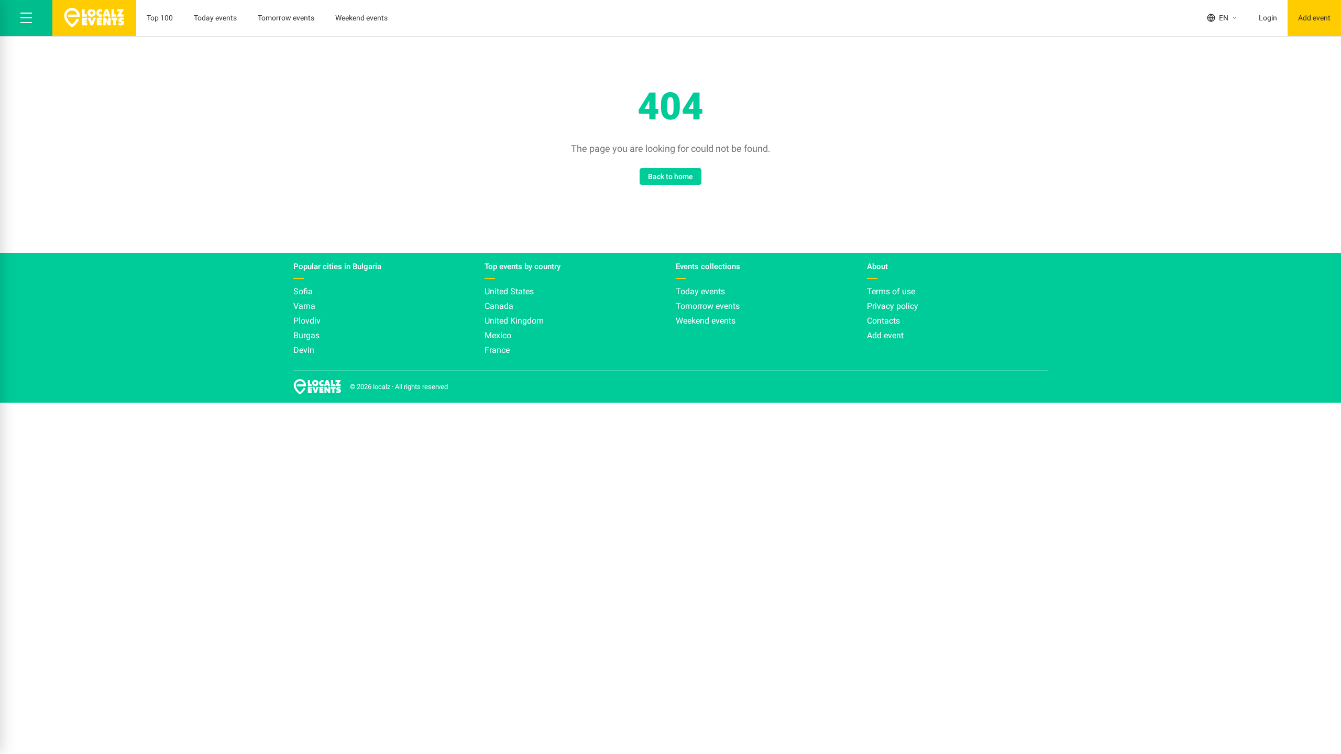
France (497, 350)
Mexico (498, 335)
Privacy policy (892, 306)
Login (1268, 18)
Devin (303, 350)
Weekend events (361, 18)
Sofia (303, 291)
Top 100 (160, 18)
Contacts (883, 321)
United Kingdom (514, 321)
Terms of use (891, 291)
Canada (499, 306)
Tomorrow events (286, 18)
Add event (1314, 18)
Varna (304, 306)
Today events (215, 18)
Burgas (306, 335)
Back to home (670, 176)
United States (509, 291)
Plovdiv (307, 321)
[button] (26, 18)
